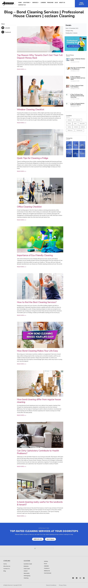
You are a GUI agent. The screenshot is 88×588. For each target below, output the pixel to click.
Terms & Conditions (51, 585)
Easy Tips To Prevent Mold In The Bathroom (78, 68)
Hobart (26, 571)
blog (4, 571)
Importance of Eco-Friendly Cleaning (35, 255)
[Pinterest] (84, 578)
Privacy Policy (62, 585)
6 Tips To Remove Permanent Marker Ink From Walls (78, 78)
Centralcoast (47, 573)
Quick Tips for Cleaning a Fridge (32, 158)
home (5, 564)
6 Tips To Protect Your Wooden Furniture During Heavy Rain (77, 96)
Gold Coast (27, 568)
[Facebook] (73, 578)
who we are (6, 566)
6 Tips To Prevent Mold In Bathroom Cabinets (77, 104)
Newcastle (26, 573)
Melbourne (47, 571)
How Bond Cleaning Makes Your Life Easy (37, 350)
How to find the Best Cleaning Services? (37, 302)
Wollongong (27, 575)
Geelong (26, 578)
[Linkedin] (76, 578)
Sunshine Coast (28, 564)
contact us (6, 568)
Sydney (46, 561)
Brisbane (26, 566)
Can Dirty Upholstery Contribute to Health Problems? (38, 452)
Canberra (46, 568)
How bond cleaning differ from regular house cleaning (39, 401)
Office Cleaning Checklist (29, 206)
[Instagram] (80, 578)
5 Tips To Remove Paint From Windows (77, 86)
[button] (27, 2)
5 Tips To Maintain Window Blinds (78, 59)
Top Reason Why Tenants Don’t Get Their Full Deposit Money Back (40, 56)
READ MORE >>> (21, 69)
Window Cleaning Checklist (30, 109)
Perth (45, 563)
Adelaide (46, 566)
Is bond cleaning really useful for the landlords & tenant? (40, 503)
